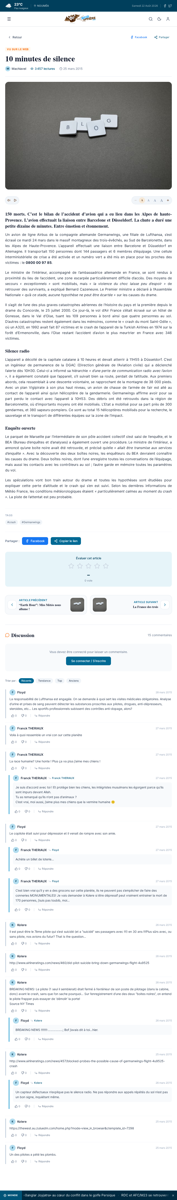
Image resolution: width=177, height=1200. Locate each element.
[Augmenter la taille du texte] (168, 200)
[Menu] (9, 19)
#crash (11, 522)
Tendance (44, 680)
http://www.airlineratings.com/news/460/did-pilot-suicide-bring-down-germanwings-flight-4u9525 (79, 963)
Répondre (44, 715)
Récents (26, 680)
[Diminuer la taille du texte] (136, 200)
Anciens (74, 680)
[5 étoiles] (106, 566)
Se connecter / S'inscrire (88, 661)
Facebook (38, 541)
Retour (17, 37)
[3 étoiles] (88, 566)
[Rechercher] (151, 19)
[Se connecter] (168, 19)
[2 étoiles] (80, 566)
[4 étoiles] (97, 566)
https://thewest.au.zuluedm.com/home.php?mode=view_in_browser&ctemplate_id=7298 (71, 1128)
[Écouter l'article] (15, 200)
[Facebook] (165, 6)
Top (59, 680)
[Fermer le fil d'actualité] (173, 1195)
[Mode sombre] (159, 19)
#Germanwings (31, 522)
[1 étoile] (71, 566)
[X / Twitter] (170, 6)
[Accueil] (80, 19)
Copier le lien (68, 541)
